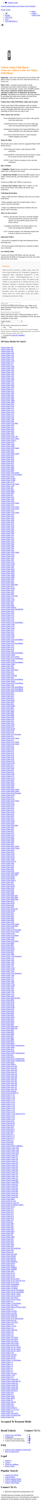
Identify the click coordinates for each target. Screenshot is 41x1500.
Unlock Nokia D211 (7, 1121)
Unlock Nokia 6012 (7, 696)
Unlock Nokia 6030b (8, 706)
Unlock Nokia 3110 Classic (10, 507)
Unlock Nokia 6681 (7, 916)
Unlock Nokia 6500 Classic (10, 873)
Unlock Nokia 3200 (7, 520)
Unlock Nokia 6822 (7, 952)
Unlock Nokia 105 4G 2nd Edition (12, 1292)
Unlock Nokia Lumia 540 (9, 1387)
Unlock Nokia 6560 (7, 888)
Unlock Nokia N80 (7, 1224)
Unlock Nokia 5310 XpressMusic (12, 658)
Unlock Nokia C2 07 (8, 1110)
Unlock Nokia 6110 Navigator (11, 734)
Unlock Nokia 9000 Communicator (12, 1045)
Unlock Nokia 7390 (7, 983)
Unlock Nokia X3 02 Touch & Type (13, 1280)
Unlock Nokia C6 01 (8, 1119)
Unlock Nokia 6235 (7, 810)
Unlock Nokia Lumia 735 (9, 1178)
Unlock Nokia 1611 (7, 389)
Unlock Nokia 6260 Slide (9, 825)
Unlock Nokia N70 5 (8, 1207)
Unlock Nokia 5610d (8, 681)
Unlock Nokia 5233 (7, 647)
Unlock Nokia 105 (7, 347)
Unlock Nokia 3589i (8, 577)
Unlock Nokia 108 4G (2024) (11, 1294)
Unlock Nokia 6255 (7, 818)
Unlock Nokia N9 (7, 1235)
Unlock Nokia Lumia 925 (9, 1195)
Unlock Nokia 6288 (7, 839)
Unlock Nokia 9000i (8, 1047)
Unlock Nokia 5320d (8, 664)
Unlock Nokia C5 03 (8, 1117)
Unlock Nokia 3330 (7, 541)
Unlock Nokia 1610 (7, 387)
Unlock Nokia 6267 (7, 831)
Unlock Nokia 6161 (7, 770)
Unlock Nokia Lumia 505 (9, 1155)
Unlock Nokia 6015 (7, 698)
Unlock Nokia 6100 (7, 719)
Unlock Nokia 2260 (7, 425)
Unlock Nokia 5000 (7, 605)
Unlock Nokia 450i (7, 603)
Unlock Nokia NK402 (8, 1256)
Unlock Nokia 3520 (7, 558)
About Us (8, 1460)
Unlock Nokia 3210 (7, 524)
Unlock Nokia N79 (7, 1220)
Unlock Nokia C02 (7, 1332)
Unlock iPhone (10, 1477)
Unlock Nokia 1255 (7, 372)
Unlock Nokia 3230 (7, 528)
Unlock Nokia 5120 (7, 617)
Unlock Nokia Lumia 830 (9, 1189)
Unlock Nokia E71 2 (8, 1136)
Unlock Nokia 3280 (7, 529)
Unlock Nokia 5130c (8, 624)
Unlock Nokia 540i (7, 666)
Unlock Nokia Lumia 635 (9, 1172)
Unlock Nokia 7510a (8, 985)
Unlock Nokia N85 (7, 1229)
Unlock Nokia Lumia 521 (9, 1161)
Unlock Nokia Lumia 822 (9, 1188)
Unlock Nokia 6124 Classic (10, 744)
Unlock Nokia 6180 (7, 780)
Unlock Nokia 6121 (7, 740)
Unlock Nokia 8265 (7, 1015)
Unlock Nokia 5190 (7, 638)
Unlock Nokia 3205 (7, 522)
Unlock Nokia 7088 (7, 954)
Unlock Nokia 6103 (7, 727)
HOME (7, 15)
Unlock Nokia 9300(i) (8, 1064)
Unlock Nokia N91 (7, 1239)
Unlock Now (35, 15)
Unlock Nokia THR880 (9, 1269)
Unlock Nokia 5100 (7, 613)
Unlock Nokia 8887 (7, 1038)
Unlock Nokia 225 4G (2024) (11, 1349)
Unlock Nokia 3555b (8, 564)
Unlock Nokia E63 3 (8, 1131)
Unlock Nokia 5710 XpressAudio (12, 1318)
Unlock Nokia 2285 (7, 431)
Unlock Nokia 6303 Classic (10, 846)
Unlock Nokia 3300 (7, 533)
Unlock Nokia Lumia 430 (9, 1379)
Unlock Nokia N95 (7, 1246)
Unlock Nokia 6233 (7, 806)
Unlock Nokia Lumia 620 (9, 1167)
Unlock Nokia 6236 (7, 814)
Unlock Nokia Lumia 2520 (10, 1153)
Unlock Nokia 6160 (7, 768)
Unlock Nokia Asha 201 (9, 1068)
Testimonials (9, 1437)
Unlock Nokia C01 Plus (9, 1373)
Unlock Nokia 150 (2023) (9, 1337)
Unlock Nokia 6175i (8, 778)
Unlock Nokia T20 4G (8, 1402)
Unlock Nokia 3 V (7, 1372)
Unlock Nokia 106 (7, 349)
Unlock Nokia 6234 (7, 808)
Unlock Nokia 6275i (8, 835)
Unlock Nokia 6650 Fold (9, 909)
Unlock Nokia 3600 (7, 583)
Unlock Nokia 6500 (7, 871)
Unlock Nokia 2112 (7, 410)
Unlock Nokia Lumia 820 (9, 1186)
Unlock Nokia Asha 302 (9, 1081)
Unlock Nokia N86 (7, 1233)
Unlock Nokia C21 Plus (9, 1311)
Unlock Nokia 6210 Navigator (11, 793)
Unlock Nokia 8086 (7, 1000)
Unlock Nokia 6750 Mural (10, 935)
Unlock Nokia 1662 (7, 397)
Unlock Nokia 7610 (7, 988)
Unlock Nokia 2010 (7, 404)
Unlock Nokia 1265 (7, 378)
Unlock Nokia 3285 (7, 531)
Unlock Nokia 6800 (7, 943)
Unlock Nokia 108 (7, 351)
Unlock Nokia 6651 (7, 913)
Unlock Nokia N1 (7, 1400)
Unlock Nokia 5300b (8, 655)
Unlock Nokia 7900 (7, 996)
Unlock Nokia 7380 (7, 981)
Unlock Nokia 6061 (7, 708)
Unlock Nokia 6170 (7, 776)
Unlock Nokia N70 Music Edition (12, 1205)
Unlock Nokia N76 (7, 1216)
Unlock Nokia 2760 (7, 486)
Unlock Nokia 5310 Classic (10, 656)
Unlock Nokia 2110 (7, 408)
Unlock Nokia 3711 (7, 598)
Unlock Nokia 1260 (7, 374)
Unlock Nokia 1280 (7, 380)
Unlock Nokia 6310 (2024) (10, 1345)
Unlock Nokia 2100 (7, 406)
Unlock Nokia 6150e (8, 763)
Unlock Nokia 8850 (7, 1030)
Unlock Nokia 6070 (7, 710)
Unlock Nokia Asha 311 (9, 1087)
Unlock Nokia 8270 (7, 1019)
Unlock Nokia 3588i (8, 575)
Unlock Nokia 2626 (7, 457)
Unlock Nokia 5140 (7, 626)
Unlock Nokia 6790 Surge (9, 941)
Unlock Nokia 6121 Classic (10, 742)
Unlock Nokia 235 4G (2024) (11, 1351)
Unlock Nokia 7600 (7, 986)
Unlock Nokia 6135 (7, 755)
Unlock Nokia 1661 (7, 395)
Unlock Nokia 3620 (7, 590)
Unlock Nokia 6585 (7, 890)
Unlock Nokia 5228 (7, 641)
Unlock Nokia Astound (8, 1091)
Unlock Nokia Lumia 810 (9, 1184)
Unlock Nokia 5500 (7, 668)
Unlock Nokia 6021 (7, 704)
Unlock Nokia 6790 (7, 939)
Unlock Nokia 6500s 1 (8, 880)
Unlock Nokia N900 (8, 1237)
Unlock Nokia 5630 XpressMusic (12, 683)
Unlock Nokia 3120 (7, 510)
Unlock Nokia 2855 (7, 490)
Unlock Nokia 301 (7, 495)
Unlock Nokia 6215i (8, 799)
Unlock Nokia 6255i (8, 820)
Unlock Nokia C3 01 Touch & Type (13, 1114)
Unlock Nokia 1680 (7, 399)
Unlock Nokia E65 (7, 1133)
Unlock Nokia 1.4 (7, 1364)
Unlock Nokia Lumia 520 (9, 1159)
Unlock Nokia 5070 (7, 611)
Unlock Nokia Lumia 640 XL (11, 1381)
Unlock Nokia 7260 (7, 971)
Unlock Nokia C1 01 (8, 1095)
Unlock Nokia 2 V (7, 1366)
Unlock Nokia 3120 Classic (10, 512)
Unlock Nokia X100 (8, 1396)
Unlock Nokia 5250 (7, 651)
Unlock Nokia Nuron (8, 1263)
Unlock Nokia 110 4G (8, 1358)
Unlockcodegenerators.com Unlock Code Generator (18, 6)
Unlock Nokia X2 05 (8, 1277)
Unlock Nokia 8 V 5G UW (10, 1409)
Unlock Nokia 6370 (7, 865)
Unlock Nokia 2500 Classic (10, 448)
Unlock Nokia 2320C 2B (9, 436)
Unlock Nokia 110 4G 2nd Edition (12, 1290)
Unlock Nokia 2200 (7, 421)
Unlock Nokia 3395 (7, 548)
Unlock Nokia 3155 (7, 516)
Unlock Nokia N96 (7, 1250)
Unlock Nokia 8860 (7, 1034)
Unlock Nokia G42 (7, 1324)
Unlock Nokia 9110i (7, 1051)
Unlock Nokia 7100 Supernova (11, 956)
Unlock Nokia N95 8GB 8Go (11, 1248)
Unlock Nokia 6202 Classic (10, 789)
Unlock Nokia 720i (7, 966)
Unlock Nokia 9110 (7, 1049)
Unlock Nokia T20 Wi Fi (9, 1390)
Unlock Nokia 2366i (8, 446)
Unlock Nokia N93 (7, 1243)
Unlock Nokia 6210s (8, 795)
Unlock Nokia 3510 (7, 554)
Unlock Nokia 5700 (7, 685)
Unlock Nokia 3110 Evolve (10, 509)
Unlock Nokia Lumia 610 (9, 1165)
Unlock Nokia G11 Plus (9, 1313)
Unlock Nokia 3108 (7, 499)
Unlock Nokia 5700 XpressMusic (12, 687)
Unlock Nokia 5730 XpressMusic (12, 689)
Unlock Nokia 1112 (7, 363)
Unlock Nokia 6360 (7, 863)
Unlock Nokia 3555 (7, 562)
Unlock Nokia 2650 (7, 461)
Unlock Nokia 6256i (8, 821)
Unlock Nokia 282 (7, 488)
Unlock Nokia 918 (7, 1055)
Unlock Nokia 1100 (7, 353)
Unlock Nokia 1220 (7, 370)
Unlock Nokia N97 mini (9, 1254)
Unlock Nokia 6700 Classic (10, 924)
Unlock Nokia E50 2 (8, 1125)
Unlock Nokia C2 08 (8, 1112)
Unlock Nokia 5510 (7, 674)
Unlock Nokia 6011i (7, 694)
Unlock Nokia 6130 (7, 749)
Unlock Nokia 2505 (7, 450)
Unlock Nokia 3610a (8, 588)
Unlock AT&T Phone (12, 1483)
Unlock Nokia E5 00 (8, 1123)
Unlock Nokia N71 (7, 1208)
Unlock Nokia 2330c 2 (8, 440)
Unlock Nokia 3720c (8, 600)
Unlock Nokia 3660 (7, 594)
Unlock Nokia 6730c (8, 933)
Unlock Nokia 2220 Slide (9, 423)
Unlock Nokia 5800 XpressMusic (12, 691)
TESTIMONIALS (11, 21)
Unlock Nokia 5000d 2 (8, 607)
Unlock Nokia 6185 (7, 782)
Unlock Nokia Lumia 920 (9, 1193)
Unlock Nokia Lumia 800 (9, 1180)
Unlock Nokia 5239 (7, 649)
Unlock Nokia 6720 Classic (10, 931)
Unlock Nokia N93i (7, 1244)
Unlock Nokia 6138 (7, 759)
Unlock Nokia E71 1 (8, 1134)
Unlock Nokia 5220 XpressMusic (12, 639)
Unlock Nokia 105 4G (8, 1356)
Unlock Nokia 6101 (7, 721)
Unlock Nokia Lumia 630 (9, 1170)
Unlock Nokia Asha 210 (9, 1074)
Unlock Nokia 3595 (7, 581)
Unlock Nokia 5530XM (9, 675)
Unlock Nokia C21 (7, 1309)
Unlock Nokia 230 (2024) (9, 1341)
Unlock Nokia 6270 (7, 833)
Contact (34, 13)
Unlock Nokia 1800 (7, 402)
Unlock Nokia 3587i (8, 573)
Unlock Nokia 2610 (7, 455)
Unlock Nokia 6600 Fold (9, 895)
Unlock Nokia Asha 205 (9, 1072)
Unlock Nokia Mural (8, 1199)
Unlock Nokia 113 (7, 364)
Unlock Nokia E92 (7, 1144)
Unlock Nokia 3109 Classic (10, 503)
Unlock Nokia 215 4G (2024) (11, 1347)
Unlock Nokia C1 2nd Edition (11, 1360)
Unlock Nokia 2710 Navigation (11, 474)
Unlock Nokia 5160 (7, 630)
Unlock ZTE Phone (11, 1475)
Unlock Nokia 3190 (7, 518)
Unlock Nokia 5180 (7, 634)
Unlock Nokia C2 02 (8, 1102)
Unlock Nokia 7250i (8, 969)
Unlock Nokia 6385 (7, 867)
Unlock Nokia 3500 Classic (10, 552)
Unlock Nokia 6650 (7, 907)
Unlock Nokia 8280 (7, 1021)
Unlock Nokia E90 (7, 1142)
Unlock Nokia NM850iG (9, 1262)
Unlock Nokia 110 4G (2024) (10, 1296)
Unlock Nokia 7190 (7, 962)
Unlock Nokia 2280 (7, 429)
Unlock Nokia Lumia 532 (9, 1383)
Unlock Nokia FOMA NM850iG (12, 1146)
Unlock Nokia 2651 (7, 463)
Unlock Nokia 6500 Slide (9, 875)
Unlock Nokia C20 (7, 1353)
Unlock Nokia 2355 (7, 442)
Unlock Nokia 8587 (7, 1024)
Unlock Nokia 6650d (8, 911)
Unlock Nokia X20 (7, 1404)
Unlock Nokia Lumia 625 (9, 1169)
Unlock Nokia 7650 (7, 990)
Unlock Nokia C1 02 (8, 1096)
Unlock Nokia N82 (7, 1227)
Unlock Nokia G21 (7, 1377)
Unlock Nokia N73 (7, 1212)
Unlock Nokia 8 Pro (7, 1406)
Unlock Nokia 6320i (8, 858)
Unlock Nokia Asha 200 (9, 1066)
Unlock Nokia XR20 (8, 1398)
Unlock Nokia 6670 (7, 914)
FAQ (6, 19)
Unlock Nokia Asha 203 (9, 1070)
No (10, 327)
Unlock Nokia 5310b (8, 660)
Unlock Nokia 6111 (7, 736)
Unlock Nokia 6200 (7, 787)
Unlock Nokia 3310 (7, 535)
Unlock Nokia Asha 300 (9, 1078)
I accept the (14, 335)
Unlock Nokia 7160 (7, 960)
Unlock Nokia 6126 (7, 748)
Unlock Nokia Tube (7, 1271)
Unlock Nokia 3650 (7, 592)
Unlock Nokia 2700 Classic (10, 473)
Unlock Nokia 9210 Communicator (12, 1059)
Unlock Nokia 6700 (7, 922)
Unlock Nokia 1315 (7, 381)
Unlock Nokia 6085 (7, 713)
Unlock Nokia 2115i (7, 412)
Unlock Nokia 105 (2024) (9, 1298)
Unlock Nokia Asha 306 (9, 1085)
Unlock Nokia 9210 (7, 1057)
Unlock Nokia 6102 (7, 723)
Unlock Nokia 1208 (7, 366)
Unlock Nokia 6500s (8, 878)
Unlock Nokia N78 (7, 1218)
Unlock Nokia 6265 (7, 829)
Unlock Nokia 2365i (8, 444)
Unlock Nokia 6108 (7, 730)
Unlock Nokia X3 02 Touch (10, 1279)
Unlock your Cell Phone (13, 1435)
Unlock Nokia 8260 (7, 1013)
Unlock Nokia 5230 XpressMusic (12, 643)
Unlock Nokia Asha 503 (9, 1089)
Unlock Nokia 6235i (8, 812)
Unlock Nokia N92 (7, 1241)
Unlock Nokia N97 (7, 1252)
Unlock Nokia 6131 (7, 751)
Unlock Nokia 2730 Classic (10, 484)
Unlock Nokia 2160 (7, 418)
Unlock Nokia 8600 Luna (9, 1026)
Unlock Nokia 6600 (7, 894)
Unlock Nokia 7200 (7, 964)
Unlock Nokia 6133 (7, 753)
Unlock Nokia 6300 (7, 842)
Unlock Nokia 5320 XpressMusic (12, 662)
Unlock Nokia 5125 (7, 619)
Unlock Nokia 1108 (7, 357)
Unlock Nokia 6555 (7, 884)
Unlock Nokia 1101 (7, 355)
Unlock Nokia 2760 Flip (9, 1317)
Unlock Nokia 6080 (7, 711)
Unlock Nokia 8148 (7, 1005)
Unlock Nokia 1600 (7, 385)
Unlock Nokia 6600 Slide (9, 897)
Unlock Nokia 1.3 (7, 1362)
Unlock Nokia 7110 (7, 958)
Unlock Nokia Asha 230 (9, 1076)
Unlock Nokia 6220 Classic (10, 801)
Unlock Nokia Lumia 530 (9, 1163)
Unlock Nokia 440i (7, 601)
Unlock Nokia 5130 (7, 620)
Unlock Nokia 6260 (7, 823)
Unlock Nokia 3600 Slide (9, 584)
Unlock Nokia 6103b (8, 729)
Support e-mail (12, 2)
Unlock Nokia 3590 (7, 579)
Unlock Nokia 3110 (7, 505)
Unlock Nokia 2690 (7, 471)
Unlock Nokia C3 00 (8, 1375)
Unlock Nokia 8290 (7, 1023)
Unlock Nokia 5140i (8, 628)
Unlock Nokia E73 (7, 1140)
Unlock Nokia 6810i (8, 949)
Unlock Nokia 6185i (8, 784)
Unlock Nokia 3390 (7, 546)
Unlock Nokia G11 (7, 1301)
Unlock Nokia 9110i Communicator (13, 1053)
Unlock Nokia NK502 (8, 1258)
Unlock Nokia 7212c (8, 968)
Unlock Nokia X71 (7, 1394)
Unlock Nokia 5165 (7, 632)
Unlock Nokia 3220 (7, 526)
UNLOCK (8, 17)
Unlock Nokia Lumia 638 (9, 1389)
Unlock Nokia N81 (7, 1225)
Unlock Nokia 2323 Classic (10, 438)
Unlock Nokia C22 (7, 1334)
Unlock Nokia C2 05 (8, 1106)
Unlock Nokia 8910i (8, 1043)
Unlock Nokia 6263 (7, 827)
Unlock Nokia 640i (7, 869)
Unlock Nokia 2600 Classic (10, 454)
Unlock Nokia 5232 (7, 645)
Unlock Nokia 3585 (7, 567)
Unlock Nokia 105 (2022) (9, 1305)
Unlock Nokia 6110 (7, 732)
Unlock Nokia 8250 (7, 1011)
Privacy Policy (10, 1466)
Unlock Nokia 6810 (7, 947)
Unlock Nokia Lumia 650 (9, 1385)
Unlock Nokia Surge (8, 1265)
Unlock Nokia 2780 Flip (9, 1330)
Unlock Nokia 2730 (7, 482)
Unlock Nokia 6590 (7, 892)
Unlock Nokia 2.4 (7, 1370)
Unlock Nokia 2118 (7, 416)
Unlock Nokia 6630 (7, 905)
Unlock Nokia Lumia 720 (9, 1176)
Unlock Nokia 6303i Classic (10, 848)
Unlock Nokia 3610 (7, 586)
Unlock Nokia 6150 (7, 761)
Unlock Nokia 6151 (7, 765)
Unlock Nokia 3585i (8, 569)
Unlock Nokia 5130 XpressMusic (12, 622)
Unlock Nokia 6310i (8, 854)
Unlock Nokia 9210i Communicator (13, 1060)
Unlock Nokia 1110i (7, 361)
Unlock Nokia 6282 (7, 837)
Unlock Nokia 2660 (7, 467)
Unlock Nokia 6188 (7, 785)
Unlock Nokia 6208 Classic (10, 791)
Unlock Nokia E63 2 (8, 1129)
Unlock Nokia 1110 (7, 359)
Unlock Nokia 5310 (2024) (10, 1343)
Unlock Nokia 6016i (8, 700)
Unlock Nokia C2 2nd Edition (11, 1303)
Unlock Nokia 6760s (8, 937)
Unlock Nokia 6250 (7, 816)
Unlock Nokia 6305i (8, 850)
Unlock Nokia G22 (7, 1335)
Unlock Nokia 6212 (7, 797)
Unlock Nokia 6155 (7, 766)
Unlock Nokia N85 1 (8, 1231)
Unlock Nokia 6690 (7, 920)
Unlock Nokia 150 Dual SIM (10, 1415)
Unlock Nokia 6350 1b (8, 861)
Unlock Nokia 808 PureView (10, 998)
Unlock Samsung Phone (13, 1479)
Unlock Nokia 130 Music (9, 1288)
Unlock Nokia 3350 (7, 543)
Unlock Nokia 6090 (7, 717)
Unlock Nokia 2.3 (7, 1368)
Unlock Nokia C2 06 (8, 1108)
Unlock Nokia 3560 (7, 565)
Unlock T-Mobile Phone (13, 1481)
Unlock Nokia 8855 (7, 1032)
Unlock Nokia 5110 (7, 615)
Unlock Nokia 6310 (7, 852)
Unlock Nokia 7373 (7, 979)
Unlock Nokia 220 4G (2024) (11, 1299)
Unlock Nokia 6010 (7, 693)
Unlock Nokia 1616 (7, 391)
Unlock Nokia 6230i (8, 804)
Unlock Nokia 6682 (7, 918)
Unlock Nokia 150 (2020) (9, 1413)
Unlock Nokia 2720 (7, 476)
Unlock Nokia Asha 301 (9, 1079)
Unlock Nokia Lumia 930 (9, 1197)
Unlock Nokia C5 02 (8, 1115)
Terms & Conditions (18, 335)
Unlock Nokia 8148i (8, 1007)
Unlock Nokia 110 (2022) (9, 1322)
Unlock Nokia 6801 (7, 945)
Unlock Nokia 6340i (8, 859)
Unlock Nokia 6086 (7, 715)
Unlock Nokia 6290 (7, 840)
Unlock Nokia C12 (7, 1328)
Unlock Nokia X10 (7, 1392)
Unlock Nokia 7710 (7, 994)
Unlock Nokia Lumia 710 (9, 1174)
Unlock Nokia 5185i (8, 636)
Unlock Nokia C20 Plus (9, 1354)
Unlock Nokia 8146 (7, 1004)
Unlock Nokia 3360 (7, 545)
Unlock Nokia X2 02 (8, 1275)
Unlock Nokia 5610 (7, 677)
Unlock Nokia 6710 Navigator (11, 930)
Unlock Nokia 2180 (7, 419)
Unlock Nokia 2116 (7, 414)
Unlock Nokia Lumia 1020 (10, 1148)
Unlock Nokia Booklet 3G (10, 1093)
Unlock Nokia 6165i (8, 774)
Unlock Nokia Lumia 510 (9, 1157)
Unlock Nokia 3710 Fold (9, 596)
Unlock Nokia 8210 (7, 1009)
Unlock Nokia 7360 (7, 975)
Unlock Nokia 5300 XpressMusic (12, 653)
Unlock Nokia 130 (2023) (9, 1339)
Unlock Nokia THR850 (9, 1267)
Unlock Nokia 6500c (8, 876)
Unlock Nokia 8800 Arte (9, 1028)
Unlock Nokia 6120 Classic (10, 738)
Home (33, 11)
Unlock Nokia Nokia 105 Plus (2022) (13, 1307)
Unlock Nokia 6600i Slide (9, 899)
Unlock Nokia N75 (7, 1214)
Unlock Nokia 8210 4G (9, 1320)
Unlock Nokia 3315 (7, 537)
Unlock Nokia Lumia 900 (9, 1191)
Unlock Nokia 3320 (7, 539)
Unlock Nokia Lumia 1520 (10, 1152)
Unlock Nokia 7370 (7, 977)
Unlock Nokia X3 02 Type (10, 1282)
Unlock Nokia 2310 (7, 435)
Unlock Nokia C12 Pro (8, 1326)
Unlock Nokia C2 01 (8, 1100)
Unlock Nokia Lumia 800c (10, 1182)
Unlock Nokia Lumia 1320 (10, 1150)
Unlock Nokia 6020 (7, 702)
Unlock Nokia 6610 (7, 901)
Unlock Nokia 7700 (7, 992)
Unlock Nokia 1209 (7, 368)
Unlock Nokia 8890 (7, 1040)
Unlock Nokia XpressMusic (10, 1284)
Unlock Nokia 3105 (7, 497)
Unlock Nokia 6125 (7, 746)
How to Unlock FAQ (12, 1451)
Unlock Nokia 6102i (8, 725)
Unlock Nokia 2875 (7, 493)
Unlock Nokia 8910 (7, 1041)
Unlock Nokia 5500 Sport (9, 670)
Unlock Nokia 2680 (7, 469)
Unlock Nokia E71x (7, 1138)
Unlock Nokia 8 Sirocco (9, 1408)
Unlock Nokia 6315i (8, 856)
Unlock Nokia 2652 (7, 465)
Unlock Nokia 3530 (7, 560)
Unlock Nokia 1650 (7, 393)
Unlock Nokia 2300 (7, 433)
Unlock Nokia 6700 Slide (9, 926)
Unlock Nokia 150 (7, 1411)
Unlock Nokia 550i (7, 672)
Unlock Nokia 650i (7, 882)
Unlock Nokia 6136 (7, 757)
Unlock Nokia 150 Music (9, 1286)
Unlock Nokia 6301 (7, 844)
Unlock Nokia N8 (7, 1222)
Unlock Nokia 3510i (8, 556)
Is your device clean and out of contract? (14, 325)
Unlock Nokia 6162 (7, 772)
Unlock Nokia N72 (7, 1210)
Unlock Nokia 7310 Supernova (11, 973)
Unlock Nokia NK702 (8, 1260)
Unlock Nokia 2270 (7, 427)
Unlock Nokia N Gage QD (10, 1203)
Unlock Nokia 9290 (7, 1062)
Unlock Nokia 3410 (7, 550)
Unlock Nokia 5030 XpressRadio (12, 609)
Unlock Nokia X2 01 (8, 1273)
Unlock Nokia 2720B (8, 480)
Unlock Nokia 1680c (8, 400)
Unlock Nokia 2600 (7, 452)
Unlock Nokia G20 (7, 1417)
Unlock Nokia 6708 (7, 928)
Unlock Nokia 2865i (8, 491)
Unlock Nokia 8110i (7, 1002)
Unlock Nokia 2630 (7, 459)
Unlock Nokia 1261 (7, 376)
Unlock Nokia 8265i (8, 1017)
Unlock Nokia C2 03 (8, 1104)
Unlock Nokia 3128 (7, 514)
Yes (4, 327)
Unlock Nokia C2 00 (8, 1098)
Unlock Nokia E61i (7, 1127)
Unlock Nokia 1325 (7, 383)
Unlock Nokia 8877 (7, 1036)
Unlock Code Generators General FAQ (18, 1450)
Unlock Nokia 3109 (7, 501)
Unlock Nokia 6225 (7, 803)
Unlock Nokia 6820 (7, 950)
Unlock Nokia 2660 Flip (9, 1315)
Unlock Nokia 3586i (8, 571)
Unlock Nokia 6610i (8, 903)
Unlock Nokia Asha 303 (9, 1083)
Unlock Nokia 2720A (8, 478)
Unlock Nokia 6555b (8, 886)
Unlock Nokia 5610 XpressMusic (12, 679)
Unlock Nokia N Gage (8, 1201)
